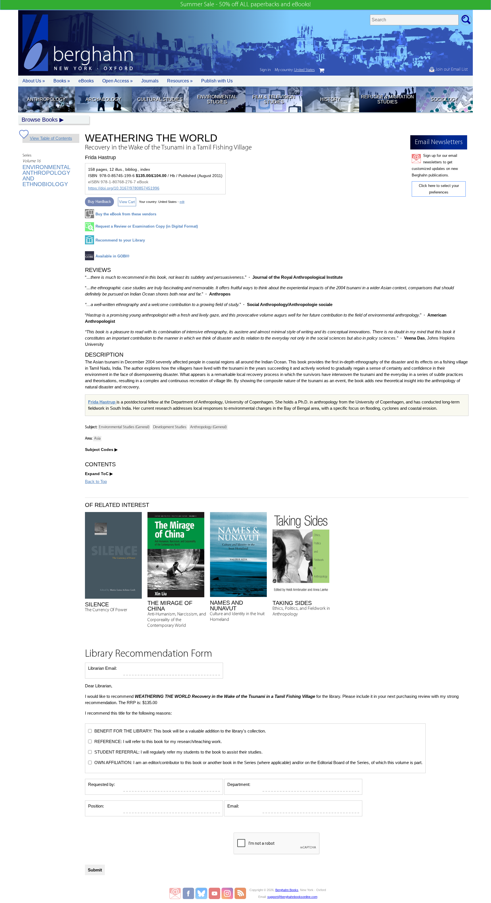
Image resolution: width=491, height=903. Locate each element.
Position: (96, 806)
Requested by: (101, 784)
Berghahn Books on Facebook (189, 893)
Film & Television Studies (273, 99)
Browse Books (40, 119)
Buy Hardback (99, 201)
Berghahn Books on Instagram (227, 893)
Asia (97, 438)
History (330, 99)
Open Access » (117, 80)
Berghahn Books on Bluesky (201, 893)
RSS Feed (240, 893)
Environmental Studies (217, 99)
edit (182, 201)
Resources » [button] (180, 80)
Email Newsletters (175, 893)
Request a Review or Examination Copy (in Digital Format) (146, 226)
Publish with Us (217, 80)
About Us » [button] (33, 80)
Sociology (444, 99)
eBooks (86, 80)
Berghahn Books (286, 890)
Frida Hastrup (102, 402)
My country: (295, 70)
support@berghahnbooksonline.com (292, 896)
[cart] (321, 70)
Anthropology (46, 99)
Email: (233, 806)
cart (321, 70)
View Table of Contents (51, 138)
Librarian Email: (102, 668)
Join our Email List (451, 69)
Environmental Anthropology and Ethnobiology (46, 175)
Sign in (265, 70)
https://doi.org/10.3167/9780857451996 (123, 188)
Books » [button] (61, 80)
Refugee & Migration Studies (387, 99)
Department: (238, 784)
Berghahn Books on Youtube (214, 893)
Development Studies (169, 427)
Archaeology (103, 99)
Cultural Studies (160, 99)
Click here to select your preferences (439, 189)
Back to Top (96, 481)
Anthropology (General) (208, 427)
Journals (150, 80)
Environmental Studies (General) (124, 427)
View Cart (127, 202)
